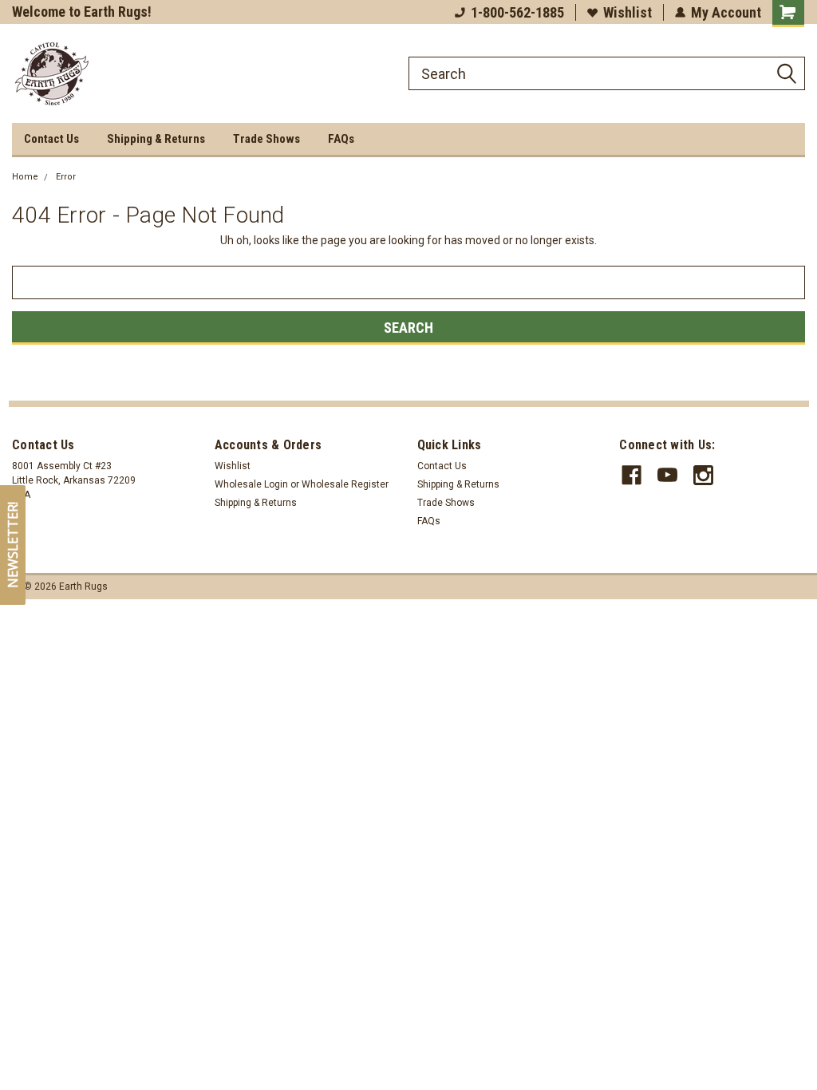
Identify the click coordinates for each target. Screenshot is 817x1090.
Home (25, 177)
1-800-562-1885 (517, 12)
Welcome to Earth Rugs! (82, 11)
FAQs (341, 139)
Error (66, 177)
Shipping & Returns (156, 139)
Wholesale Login (251, 484)
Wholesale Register (345, 484)
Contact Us (51, 139)
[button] (13, 545)
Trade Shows (266, 139)
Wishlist (627, 12)
